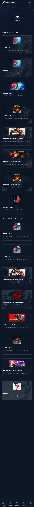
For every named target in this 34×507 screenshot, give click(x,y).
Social (17, 506)
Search (24, 506)
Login (29, 3)
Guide (30, 506)
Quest (10, 506)
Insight (3, 506)
